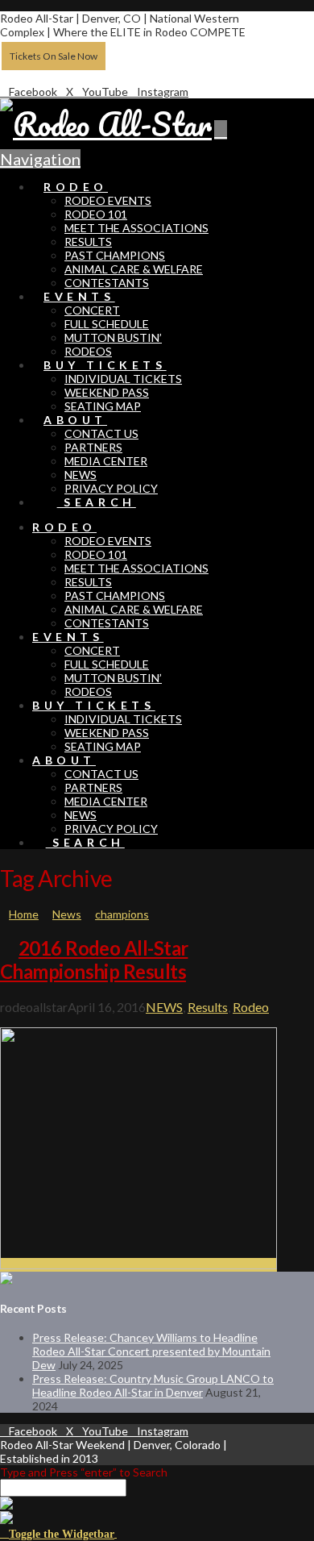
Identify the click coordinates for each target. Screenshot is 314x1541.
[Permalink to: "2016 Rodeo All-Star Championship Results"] (138, 1265)
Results (208, 1006)
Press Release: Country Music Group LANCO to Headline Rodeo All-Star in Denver (153, 1385)
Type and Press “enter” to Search (83, 1472)
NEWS (164, 1006)
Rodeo (251, 1006)
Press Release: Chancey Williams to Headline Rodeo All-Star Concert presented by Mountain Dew (151, 1351)
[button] (58, 1532)
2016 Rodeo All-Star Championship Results (94, 959)
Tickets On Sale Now (53, 56)
